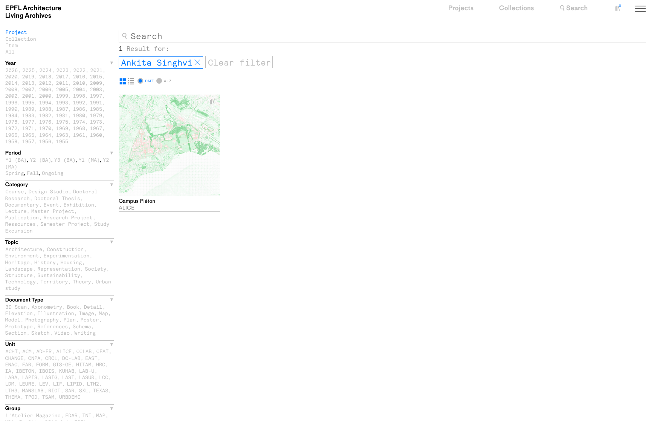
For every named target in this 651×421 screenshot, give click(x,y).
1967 (96, 128)
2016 (79, 76)
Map (103, 313)
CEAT (102, 351)
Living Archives (33, 12)
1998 (79, 95)
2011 (62, 83)
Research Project (67, 217)
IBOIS (47, 370)
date (149, 81)
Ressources (20, 223)
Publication (22, 217)
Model (13, 319)
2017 (62, 76)
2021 (96, 70)
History (45, 262)
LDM (9, 383)
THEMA (13, 396)
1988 (45, 109)
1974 (79, 121)
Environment (22, 255)
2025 (29, 70)
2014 (11, 83)
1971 (28, 128)
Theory (82, 281)
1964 (45, 135)
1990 (11, 109)
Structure (19, 275)
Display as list (131, 81)
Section (16, 332)
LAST (68, 377)
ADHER (44, 351)
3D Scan (16, 306)
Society (95, 268)
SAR (69, 390)
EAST (91, 358)
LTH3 (11, 390)
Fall (33, 173)
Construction (65, 249)
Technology (20, 281)
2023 (63, 70)
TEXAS (100, 390)
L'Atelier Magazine (33, 415)
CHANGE (14, 358)
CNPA (34, 358)
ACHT (12, 351)
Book (73, 306)
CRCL (51, 358)
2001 (28, 95)
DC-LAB (71, 358)
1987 (62, 109)
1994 (45, 102)
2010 (79, 83)
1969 (62, 128)
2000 (45, 95)
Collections (516, 8)
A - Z (167, 81)
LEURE (26, 383)
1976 (45, 121)
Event (51, 204)
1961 (79, 135)
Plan (70, 319)
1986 (79, 109)
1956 (45, 141)
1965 (28, 135)
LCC (103, 377)
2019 (28, 76)
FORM (42, 364)
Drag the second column (116, 223)
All (10, 51)
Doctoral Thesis (57, 198)
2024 (46, 70)
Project (16, 32)
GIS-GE (62, 364)
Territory (54, 281)
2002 (11, 95)
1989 (28, 109)
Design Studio (49, 191)
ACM (27, 351)
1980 (79, 115)
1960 (96, 135)
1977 (28, 121)
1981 (62, 115)
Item (12, 45)
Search (577, 8)
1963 (62, 135)
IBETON (25, 370)
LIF (57, 383)
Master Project (52, 211)
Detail (93, 306)
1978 (11, 121)
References (52, 326)
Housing (71, 262)
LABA (11, 377)
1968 (79, 128)
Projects (461, 8)
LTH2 (93, 383)
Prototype (19, 326)
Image (86, 313)
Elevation (19, 313)
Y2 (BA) (40, 159)
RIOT (54, 390)
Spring (15, 173)
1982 (45, 115)
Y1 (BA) (16, 159)
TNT (86, 415)
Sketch (40, 332)
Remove (197, 62)
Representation (58, 268)
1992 (79, 102)
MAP (100, 415)
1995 (28, 102)
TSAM (48, 396)
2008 (11, 89)
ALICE (64, 351)
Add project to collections (215, 101)
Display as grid (123, 81)
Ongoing (52, 173)
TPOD (31, 396)
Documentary (22, 204)
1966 (11, 135)
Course (15, 191)
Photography (42, 319)
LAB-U (87, 370)
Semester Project (64, 223)
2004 (79, 89)
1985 (96, 109)
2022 (79, 70)
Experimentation (66, 255)
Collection (21, 38)
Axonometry (47, 306)
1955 (62, 141)
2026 (12, 70)
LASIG (50, 377)
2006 (45, 89)
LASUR (87, 377)
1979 (96, 115)
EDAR (71, 415)
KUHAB (67, 370)
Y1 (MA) (89, 159)
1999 (62, 95)
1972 (11, 128)
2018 (45, 76)
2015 (96, 76)
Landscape (19, 268)
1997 (96, 95)
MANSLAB (33, 390)
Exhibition (79, 204)
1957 (28, 141)
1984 (11, 115)
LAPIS (30, 377)
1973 (96, 121)
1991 (96, 102)
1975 (62, 121)
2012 (45, 83)
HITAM (84, 364)
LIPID (74, 383)
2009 (96, 83)
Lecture (16, 211)
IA (8, 370)
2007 (28, 89)
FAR (26, 364)
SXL (83, 390)
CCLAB (84, 351)
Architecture (24, 249)
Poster (90, 319)
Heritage (17, 262)
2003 (96, 89)
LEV (43, 383)
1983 (28, 115)
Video (62, 332)
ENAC (11, 364)
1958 (11, 141)
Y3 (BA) (65, 159)
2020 (11, 76)
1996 (11, 102)
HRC (100, 364)
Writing (85, 332)
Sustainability (58, 275)
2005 (62, 89)
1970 (45, 128)
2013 (28, 83)
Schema (82, 326)
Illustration (55, 313)
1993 (62, 102)
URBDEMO (70, 396)
